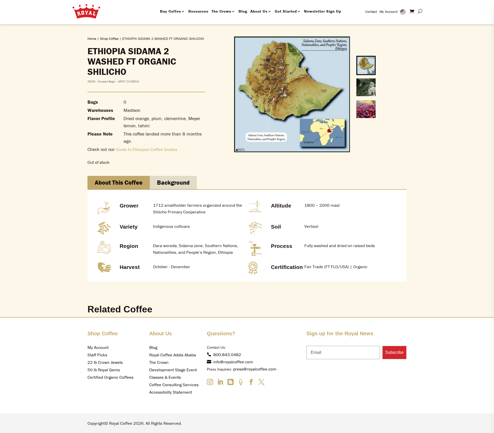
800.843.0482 (227, 354)
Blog (243, 11)
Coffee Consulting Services (174, 384)
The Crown (221, 11)
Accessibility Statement (170, 392)
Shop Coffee (109, 38)
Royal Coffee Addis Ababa (172, 355)
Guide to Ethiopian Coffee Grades (146, 149)
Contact (371, 11)
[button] (366, 65)
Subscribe (394, 352)
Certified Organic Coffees (110, 377)
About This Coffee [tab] (119, 182)
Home (91, 38)
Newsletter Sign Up (322, 11)
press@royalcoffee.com (254, 369)
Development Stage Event (173, 370)
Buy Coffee (170, 11)
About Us (259, 11)
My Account (389, 11)
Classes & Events (165, 377)
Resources (198, 11)
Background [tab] (173, 182)
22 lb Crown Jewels (105, 362)
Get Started (286, 11)
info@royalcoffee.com (233, 361)
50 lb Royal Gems (103, 370)
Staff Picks (97, 355)
